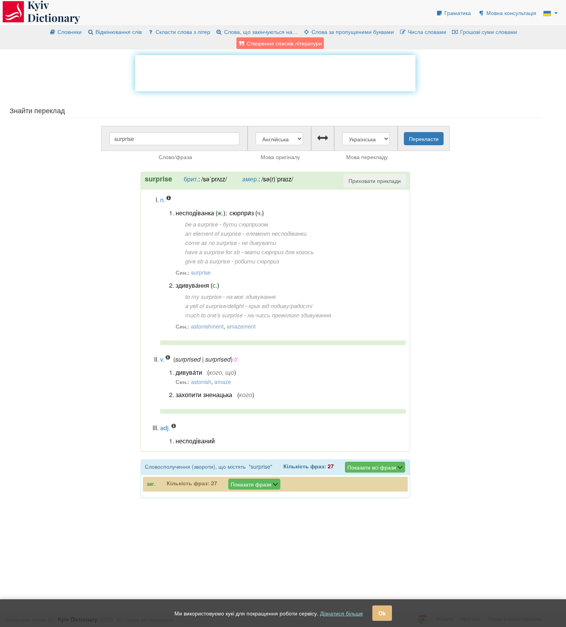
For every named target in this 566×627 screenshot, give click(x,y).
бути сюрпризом (245, 224)
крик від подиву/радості (280, 306)
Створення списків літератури (283, 43)
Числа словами (426, 31)
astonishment (207, 326)
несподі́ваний (195, 440)
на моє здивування (251, 296)
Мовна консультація (510, 13)
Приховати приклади (374, 180)
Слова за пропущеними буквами (352, 31)
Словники (69, 31)
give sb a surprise (207, 261)
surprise (201, 272)
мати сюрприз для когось (279, 252)
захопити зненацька (204, 394)
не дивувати (259, 242)
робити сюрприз (257, 261)
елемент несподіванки (276, 233)
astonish (201, 382)
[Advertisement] (275, 72)
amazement (241, 326)
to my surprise (203, 296)
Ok (382, 613)
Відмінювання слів (118, 31)
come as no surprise (211, 242)
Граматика (457, 13)
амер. (250, 178)
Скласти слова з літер (182, 31)
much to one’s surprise (214, 315)
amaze (222, 382)
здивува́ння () (197, 285)
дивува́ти (189, 372)
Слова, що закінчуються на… (260, 31)
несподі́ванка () (200, 212)
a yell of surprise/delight (214, 306)
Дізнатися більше (341, 613)
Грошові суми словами (488, 31)
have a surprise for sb (212, 252)
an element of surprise (213, 233)
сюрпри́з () (246, 212)
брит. (191, 178)
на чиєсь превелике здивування (289, 315)
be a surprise (201, 224)
